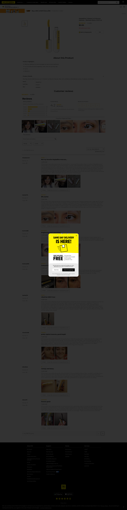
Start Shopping (68, 270)
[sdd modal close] (76, 236)
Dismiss (56, 270)
